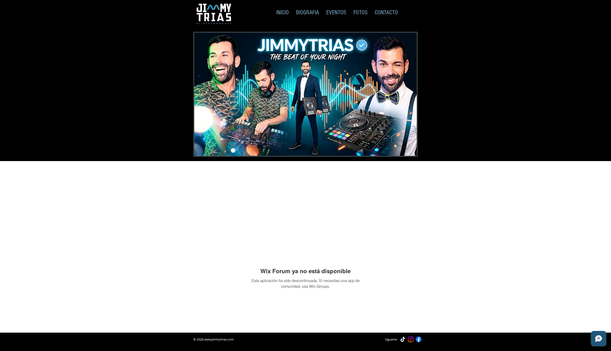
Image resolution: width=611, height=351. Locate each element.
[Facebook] (418, 339)
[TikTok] (403, 339)
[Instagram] (411, 339)
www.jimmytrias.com (219, 339)
